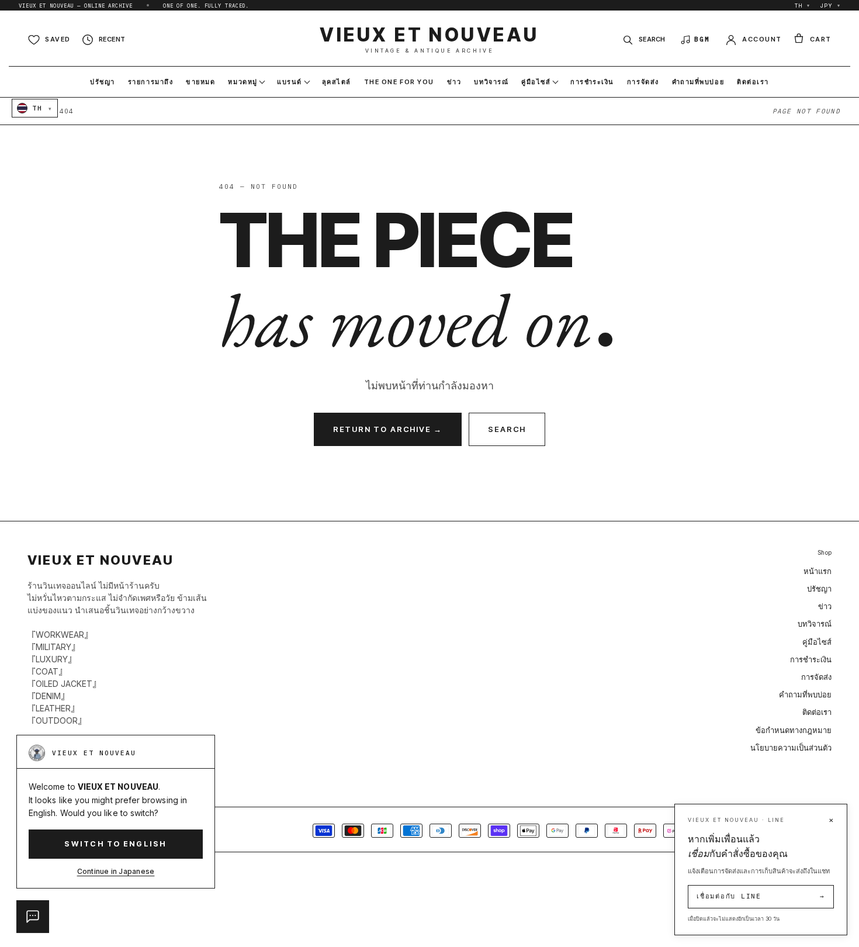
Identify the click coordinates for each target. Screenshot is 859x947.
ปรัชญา (819, 588)
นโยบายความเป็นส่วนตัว (791, 747)
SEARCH (507, 429)
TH (802, 5)
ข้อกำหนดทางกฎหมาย (794, 730)
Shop (825, 552)
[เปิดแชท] (32, 916)
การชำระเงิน (811, 659)
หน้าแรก (817, 571)
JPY (830, 5)
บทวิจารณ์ (815, 623)
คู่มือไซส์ (817, 642)
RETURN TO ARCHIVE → (388, 429)
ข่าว (825, 606)
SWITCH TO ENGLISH (115, 843)
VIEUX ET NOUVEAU (429, 39)
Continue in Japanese (116, 871)
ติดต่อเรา (817, 712)
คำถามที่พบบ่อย (805, 694)
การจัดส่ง (816, 677)
